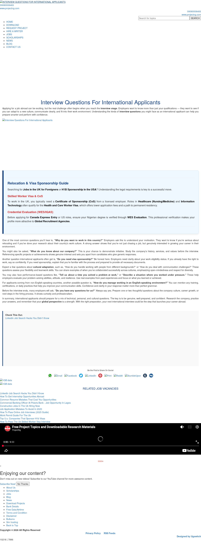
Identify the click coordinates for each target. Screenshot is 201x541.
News (9, 500)
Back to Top (12, 525)
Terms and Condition (16, 512)
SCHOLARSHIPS (14, 37)
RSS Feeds (109, 533)
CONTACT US (13, 46)
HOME (9, 21)
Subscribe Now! (8, 483)
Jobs (8, 493)
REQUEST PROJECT (17, 28)
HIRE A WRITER (14, 31)
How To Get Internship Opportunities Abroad (22, 396)
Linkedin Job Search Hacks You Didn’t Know (27, 318)
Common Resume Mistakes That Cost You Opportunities (28, 399)
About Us (10, 487)
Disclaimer (11, 515)
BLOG (9, 43)
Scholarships (12, 490)
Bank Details (12, 506)
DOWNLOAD (12, 24)
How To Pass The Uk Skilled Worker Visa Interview (25, 421)
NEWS (9, 40)
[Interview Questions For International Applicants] (100, 142)
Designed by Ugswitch (189, 536)
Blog (8, 497)
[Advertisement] (100, 72)
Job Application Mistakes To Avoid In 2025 (21, 409)
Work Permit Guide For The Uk (15, 415)
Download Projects (15, 503)
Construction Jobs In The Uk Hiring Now (20, 405)
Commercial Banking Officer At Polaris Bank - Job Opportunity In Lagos (35, 402)
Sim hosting (12, 522)
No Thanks (22, 483)
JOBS (9, 34)
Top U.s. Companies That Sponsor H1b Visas (22, 418)
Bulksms (10, 519)
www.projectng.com (9, 8)
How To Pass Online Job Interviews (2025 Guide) (24, 412)
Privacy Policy (93, 533)
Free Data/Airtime (15, 509)
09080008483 (7, 5)
